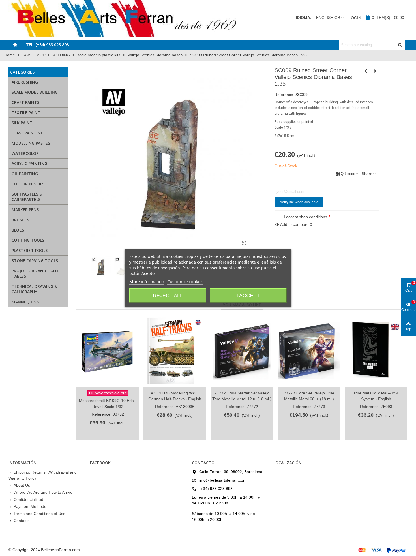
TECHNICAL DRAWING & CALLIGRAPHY (34, 289)
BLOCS (18, 230)
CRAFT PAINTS (25, 102)
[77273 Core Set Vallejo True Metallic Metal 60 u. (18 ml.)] (309, 351)
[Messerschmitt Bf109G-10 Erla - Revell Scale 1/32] (107, 351)
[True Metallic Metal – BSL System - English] (376, 351)
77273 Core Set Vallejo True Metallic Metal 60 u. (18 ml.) (309, 396)
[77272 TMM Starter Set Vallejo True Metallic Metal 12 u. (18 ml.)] (242, 351)
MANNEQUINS (25, 302)
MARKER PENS (25, 209)
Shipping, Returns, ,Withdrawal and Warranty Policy (42, 475)
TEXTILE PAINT (26, 112)
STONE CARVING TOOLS (35, 260)
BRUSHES (20, 220)
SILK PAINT (22, 122)
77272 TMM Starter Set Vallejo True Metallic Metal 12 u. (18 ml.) (241, 396)
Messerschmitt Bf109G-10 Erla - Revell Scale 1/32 (107, 403)
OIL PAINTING (25, 173)
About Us (22, 485)
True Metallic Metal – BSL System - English (376, 396)
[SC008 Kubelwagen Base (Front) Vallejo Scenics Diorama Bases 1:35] (366, 71)
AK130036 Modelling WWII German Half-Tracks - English (174, 396)
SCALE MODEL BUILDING (35, 92)
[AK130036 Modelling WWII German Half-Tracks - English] (174, 351)
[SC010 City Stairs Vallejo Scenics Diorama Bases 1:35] (375, 71)
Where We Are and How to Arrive (43, 492)
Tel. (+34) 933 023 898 (47, 44)
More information (146, 281)
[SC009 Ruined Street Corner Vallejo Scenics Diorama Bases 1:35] (244, 243)
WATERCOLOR (25, 153)
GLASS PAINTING (28, 133)
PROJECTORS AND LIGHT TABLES (35, 273)
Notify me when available (299, 202)
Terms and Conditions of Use (39, 513)
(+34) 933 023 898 (216, 488)
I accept (248, 295)
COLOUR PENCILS (28, 184)
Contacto (22, 520)
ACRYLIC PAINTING (29, 163)
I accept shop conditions (305, 217)
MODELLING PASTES (31, 143)
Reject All (168, 295)
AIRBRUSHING (25, 82)
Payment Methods (30, 506)
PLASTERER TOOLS (30, 250)
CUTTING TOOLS (28, 240)
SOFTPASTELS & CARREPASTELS (27, 196)
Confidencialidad (28, 499)
